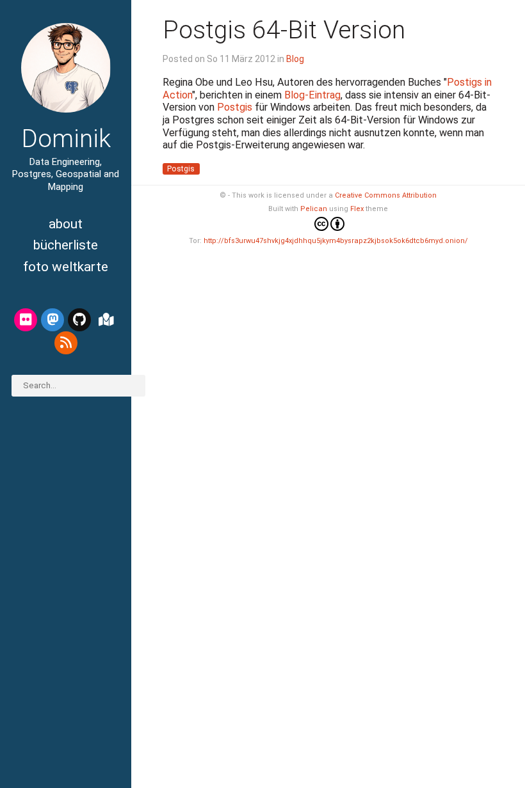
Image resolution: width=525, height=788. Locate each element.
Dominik (66, 139)
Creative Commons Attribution (386, 195)
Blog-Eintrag (312, 95)
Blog (295, 59)
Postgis (234, 107)
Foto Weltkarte (65, 266)
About (66, 224)
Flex (357, 209)
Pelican (313, 209)
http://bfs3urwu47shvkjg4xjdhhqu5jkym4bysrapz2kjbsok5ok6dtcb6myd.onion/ (336, 241)
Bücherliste (65, 245)
